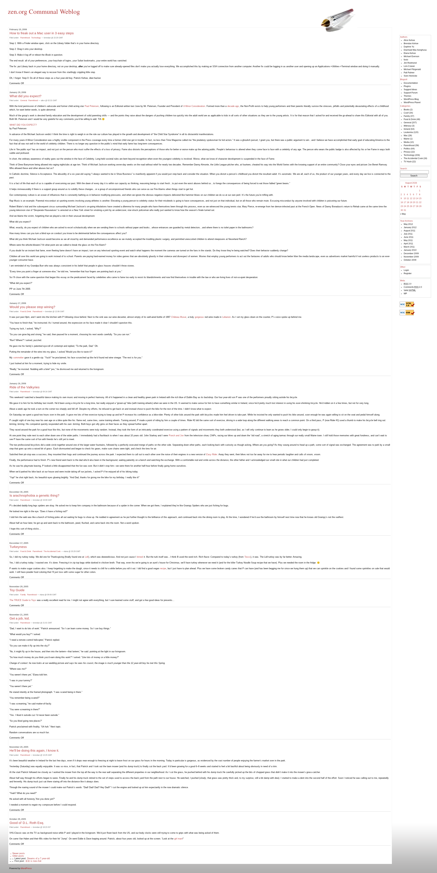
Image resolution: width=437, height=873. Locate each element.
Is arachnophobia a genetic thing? (34, 495)
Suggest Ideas (410, 89)
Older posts (17, 856)
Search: (403, 169)
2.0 (407, 284)
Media (407, 142)
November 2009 (411, 257)
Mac (406, 136)
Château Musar (178, 317)
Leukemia (408, 132)
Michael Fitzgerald (412, 69)
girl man (178, 838)
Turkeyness (18, 547)
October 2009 (410, 260)
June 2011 (408, 237)
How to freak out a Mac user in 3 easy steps (42, 33)
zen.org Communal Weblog (44, 11)
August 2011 (409, 231)
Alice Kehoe (409, 40)
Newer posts (17, 853)
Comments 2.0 (413, 287)
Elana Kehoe (410, 53)
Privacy (407, 152)
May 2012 (408, 224)
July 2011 (408, 234)
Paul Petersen (92, 106)
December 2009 (411, 253)
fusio (406, 60)
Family (23, 595)
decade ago (233, 106)
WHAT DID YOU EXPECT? (23, 125)
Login (406, 270)
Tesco (247, 557)
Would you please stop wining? (32, 307)
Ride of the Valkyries (25, 387)
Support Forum (411, 93)
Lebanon (226, 317)
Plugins (407, 86)
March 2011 (409, 247)
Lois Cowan (409, 66)
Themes (407, 96)
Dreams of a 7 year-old (38, 858)
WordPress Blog (411, 99)
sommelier (18, 357)
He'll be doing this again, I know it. (34, 750)
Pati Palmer (409, 73)
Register (408, 273)
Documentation (411, 83)
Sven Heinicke (410, 76)
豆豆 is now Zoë (33, 861)
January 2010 (410, 250)
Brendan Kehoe (411, 43)
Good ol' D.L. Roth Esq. (27, 823)
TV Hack (408, 162)
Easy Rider (211, 454)
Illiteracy (407, 126)
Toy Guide (17, 590)
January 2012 (410, 227)
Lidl (86, 557)
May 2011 (408, 240)
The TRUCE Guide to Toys (23, 600)
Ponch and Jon (176, 435)
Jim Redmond (410, 63)
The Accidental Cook (52, 551)
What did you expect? (25, 96)
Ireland (407, 129)
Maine (407, 139)
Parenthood (25, 38)
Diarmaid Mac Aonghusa (415, 50)
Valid (410, 290)
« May (403, 214)
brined (140, 557)
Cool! (406, 113)
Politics (407, 149)
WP (405, 294)
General (23, 100)
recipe (163, 568)
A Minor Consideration (194, 106)
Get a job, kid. (20, 618)
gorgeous (199, 317)
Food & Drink (25, 311)
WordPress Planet (412, 102)
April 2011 (408, 244)
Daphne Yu (409, 47)
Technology (36, 38)
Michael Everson (411, 56)
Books (407, 110)
